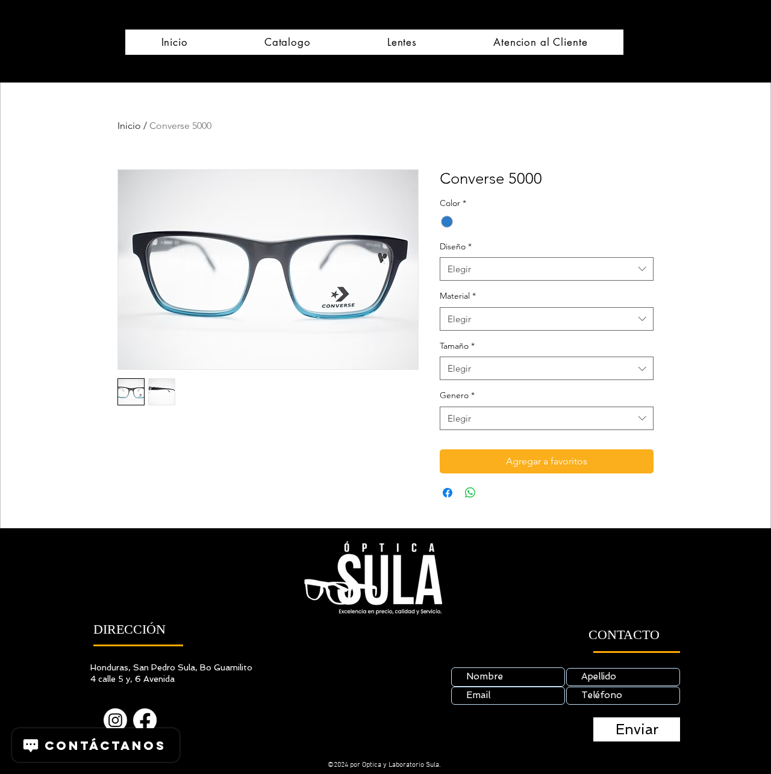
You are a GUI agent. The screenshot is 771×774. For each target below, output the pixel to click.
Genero (457, 395)
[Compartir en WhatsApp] (470, 492)
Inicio (129, 125)
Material (458, 295)
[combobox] (547, 269)
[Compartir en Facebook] (447, 492)
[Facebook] (145, 720)
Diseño (456, 246)
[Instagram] (115, 720)
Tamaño (457, 345)
